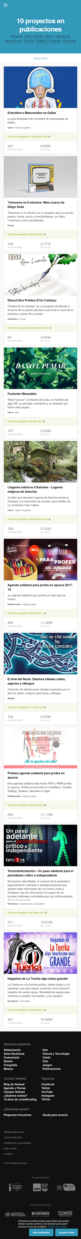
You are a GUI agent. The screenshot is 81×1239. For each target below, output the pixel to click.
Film (45, 1061)
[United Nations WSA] (65, 1187)
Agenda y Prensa (15, 1088)
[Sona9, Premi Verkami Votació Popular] (65, 1214)
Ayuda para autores (55, 1115)
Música (8, 1069)
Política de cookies (57, 1226)
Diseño (8, 1061)
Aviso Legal (10, 1148)
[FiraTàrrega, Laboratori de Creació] (40, 1214)
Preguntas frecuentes (17, 1115)
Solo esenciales (41, 1232)
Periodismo (13, 40)
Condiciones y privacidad (17, 1143)
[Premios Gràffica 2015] (15, 1187)
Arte (45, 1050)
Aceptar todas (66, 1232)
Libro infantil (33, 36)
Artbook (16, 36)
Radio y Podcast (48, 40)
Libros (48, 36)
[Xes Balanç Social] (40, 1187)
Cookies (8, 1154)
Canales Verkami (14, 1092)
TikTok (45, 1099)
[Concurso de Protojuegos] (15, 1214)
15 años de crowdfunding (20, 1099)
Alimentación (12, 1050)
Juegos (47, 1065)
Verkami (40, 6)
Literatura (62, 36)
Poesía (29, 40)
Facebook (47, 1084)
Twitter (45, 1088)
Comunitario (12, 1057)
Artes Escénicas (14, 1053)
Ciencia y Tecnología (56, 1053)
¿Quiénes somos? (15, 1095)
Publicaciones (52, 1069)
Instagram (47, 1095)
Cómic (47, 1057)
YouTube (47, 1092)
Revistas (69, 40)
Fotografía (10, 1065)
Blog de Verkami (14, 1084)
